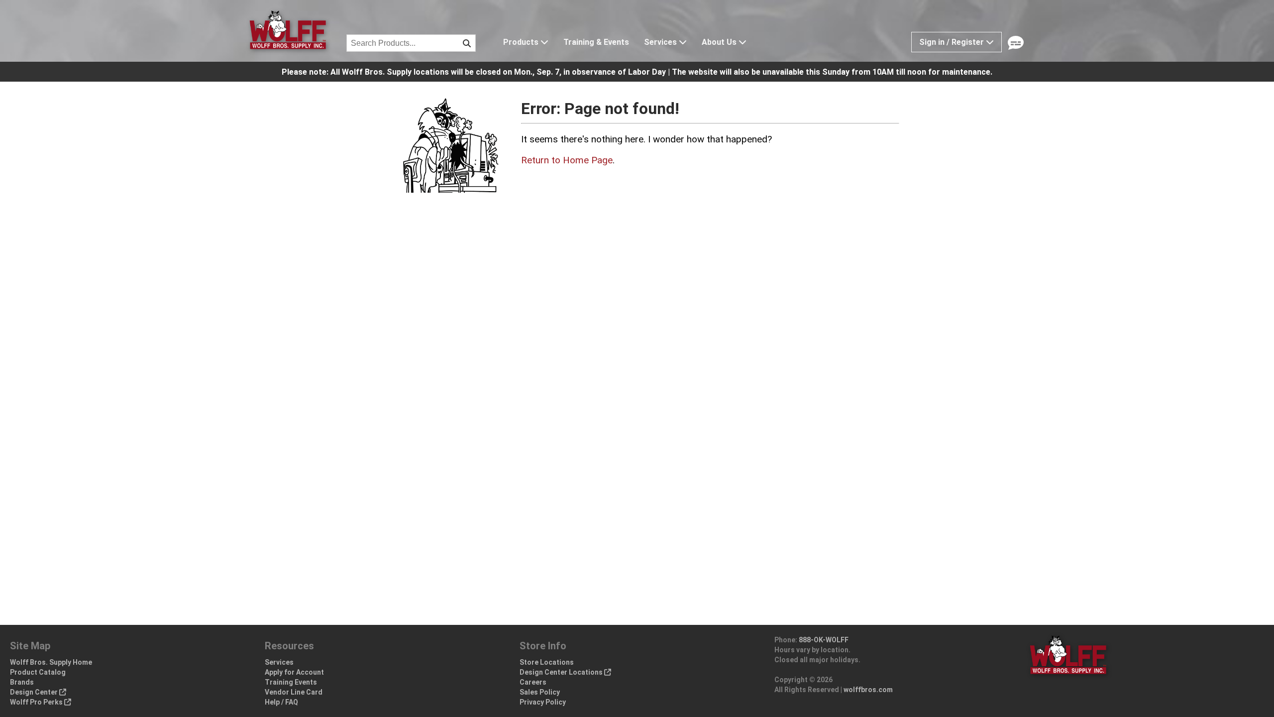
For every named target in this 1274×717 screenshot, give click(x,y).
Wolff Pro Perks (37, 702)
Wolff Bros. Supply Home (51, 662)
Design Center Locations (562, 672)
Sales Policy (540, 692)
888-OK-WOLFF (824, 640)
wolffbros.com (868, 690)
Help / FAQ (281, 702)
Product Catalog (38, 672)
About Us (720, 42)
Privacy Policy (543, 702)
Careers (533, 682)
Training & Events (596, 42)
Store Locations (547, 662)
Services (661, 42)
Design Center (34, 692)
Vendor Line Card (293, 692)
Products (521, 42)
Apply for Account (294, 672)
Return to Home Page (567, 160)
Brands (22, 682)
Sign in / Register (952, 42)
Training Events (291, 682)
